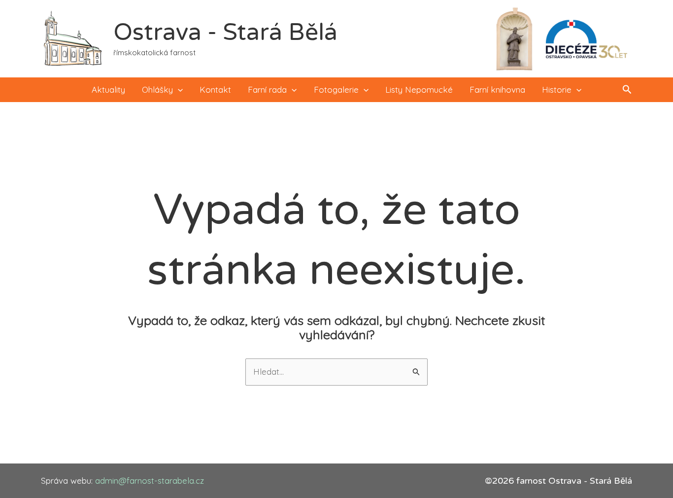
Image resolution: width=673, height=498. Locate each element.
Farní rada (267, 89)
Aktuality (108, 89)
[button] (178, 89)
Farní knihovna (497, 89)
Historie (557, 89)
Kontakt (215, 89)
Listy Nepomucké (419, 89)
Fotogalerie (336, 89)
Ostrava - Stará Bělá (225, 32)
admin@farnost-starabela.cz (149, 480)
